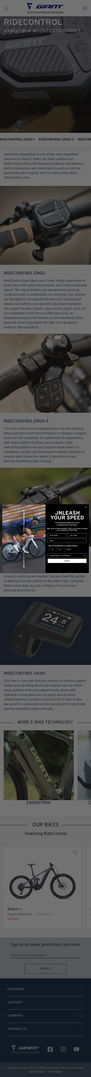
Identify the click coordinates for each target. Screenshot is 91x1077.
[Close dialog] (86, 507)
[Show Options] (84, 555)
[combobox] (67, 555)
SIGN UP (67, 561)
